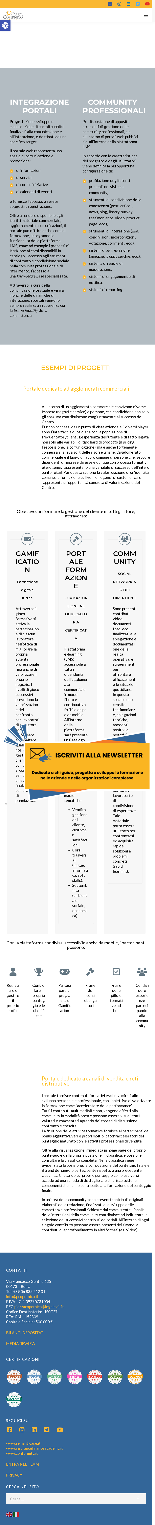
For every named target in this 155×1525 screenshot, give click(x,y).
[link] (77, 762)
